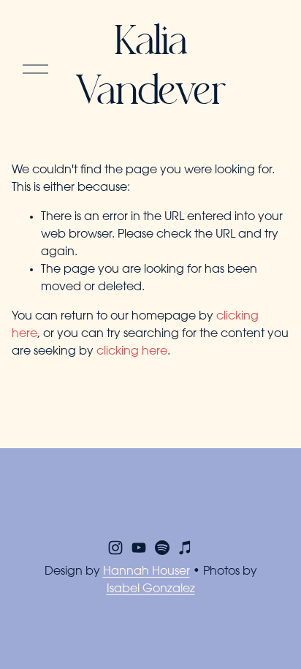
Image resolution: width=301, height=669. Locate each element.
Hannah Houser (146, 572)
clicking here (131, 352)
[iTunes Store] (185, 547)
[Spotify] (162, 547)
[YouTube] (139, 547)
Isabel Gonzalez (151, 589)
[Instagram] (115, 547)
